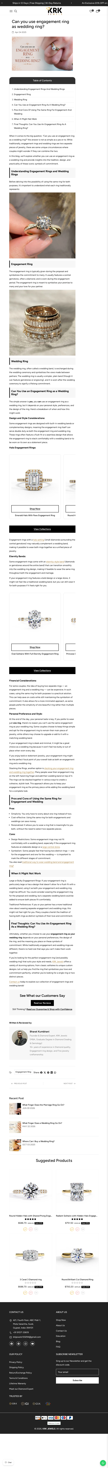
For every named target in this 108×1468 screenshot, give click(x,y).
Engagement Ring (22, 94)
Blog (58, 1341)
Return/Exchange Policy (20, 1372)
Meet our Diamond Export (21, 1389)
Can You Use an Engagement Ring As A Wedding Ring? (39, 105)
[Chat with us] (103, 1463)
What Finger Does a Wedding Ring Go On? (42, 1123)
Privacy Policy (15, 1362)
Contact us (14, 982)
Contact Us (61, 1331)
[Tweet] (45, 1072)
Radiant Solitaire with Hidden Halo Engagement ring (77, 1216)
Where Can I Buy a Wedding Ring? (38, 1141)
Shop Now (35, 508)
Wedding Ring (20, 99)
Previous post (20, 1083)
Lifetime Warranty (17, 1383)
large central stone (51, 847)
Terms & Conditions (18, 1378)
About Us (60, 1325)
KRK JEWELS (49, 1428)
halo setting (38, 540)
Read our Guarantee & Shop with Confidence (49, 1009)
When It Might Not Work (25, 119)
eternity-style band (55, 561)
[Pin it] (48, 1072)
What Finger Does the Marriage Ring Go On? (43, 1105)
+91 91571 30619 (21, 1332)
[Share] (41, 1072)
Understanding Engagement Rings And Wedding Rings (39, 89)
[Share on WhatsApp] (55, 1072)
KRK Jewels (57, 961)
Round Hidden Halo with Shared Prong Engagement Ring (30, 1216)
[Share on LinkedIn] (52, 1072)
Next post (68, 1083)
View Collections (42, 529)
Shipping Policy (16, 1367)
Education (60, 1336)
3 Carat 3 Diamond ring (31, 1279)
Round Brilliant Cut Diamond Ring (77, 1279)
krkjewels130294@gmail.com (27, 1337)
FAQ (58, 1347)
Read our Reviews (42, 1003)
